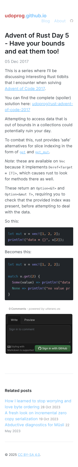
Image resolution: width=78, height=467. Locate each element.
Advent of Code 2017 (25, 88)
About (60, 21)
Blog (45, 21)
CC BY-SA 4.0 (29, 455)
